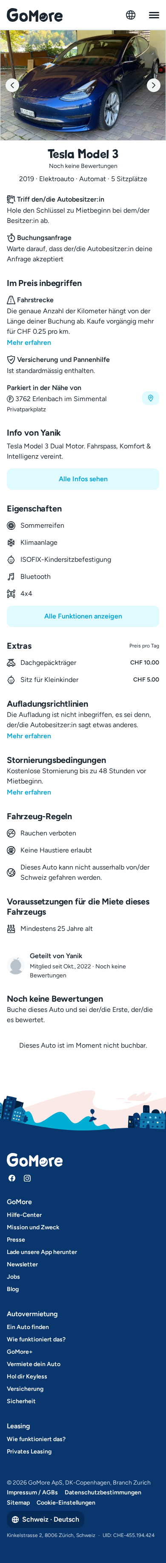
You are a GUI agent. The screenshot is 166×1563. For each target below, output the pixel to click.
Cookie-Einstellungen (66, 1502)
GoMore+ (20, 1351)
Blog (13, 1289)
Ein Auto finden (28, 1327)
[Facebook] (12, 1178)
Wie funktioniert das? (36, 1339)
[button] (83, 398)
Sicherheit (21, 1401)
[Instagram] (27, 1178)
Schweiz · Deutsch (50, 1519)
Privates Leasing (29, 1451)
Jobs (13, 1276)
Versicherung (25, 1389)
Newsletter (22, 1264)
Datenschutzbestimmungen (103, 1492)
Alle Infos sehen (83, 479)
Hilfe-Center (24, 1215)
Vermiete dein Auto (33, 1364)
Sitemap (18, 1502)
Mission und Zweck (33, 1227)
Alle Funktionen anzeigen (83, 616)
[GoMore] (35, 15)
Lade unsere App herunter (42, 1252)
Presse (16, 1239)
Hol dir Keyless (27, 1376)
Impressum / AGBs (32, 1492)
